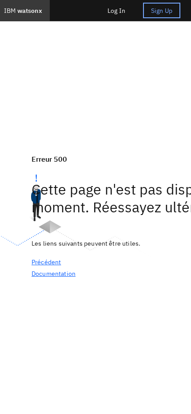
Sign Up (161, 11)
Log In (116, 10)
